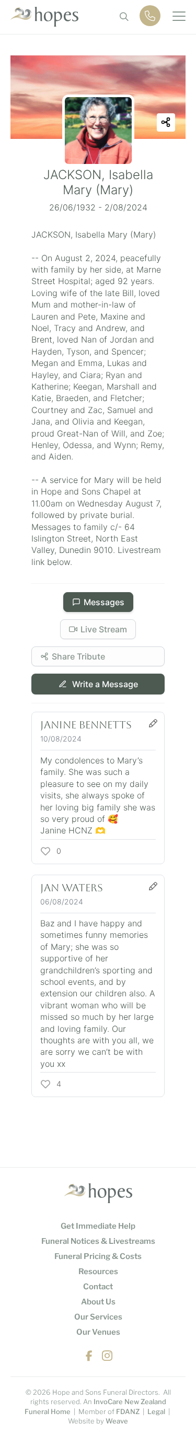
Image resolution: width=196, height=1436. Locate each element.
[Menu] (179, 17)
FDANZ (128, 1411)
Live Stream (103, 629)
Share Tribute (78, 656)
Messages (104, 602)
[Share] (166, 122)
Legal (156, 1411)
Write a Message (104, 684)
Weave (117, 1421)
